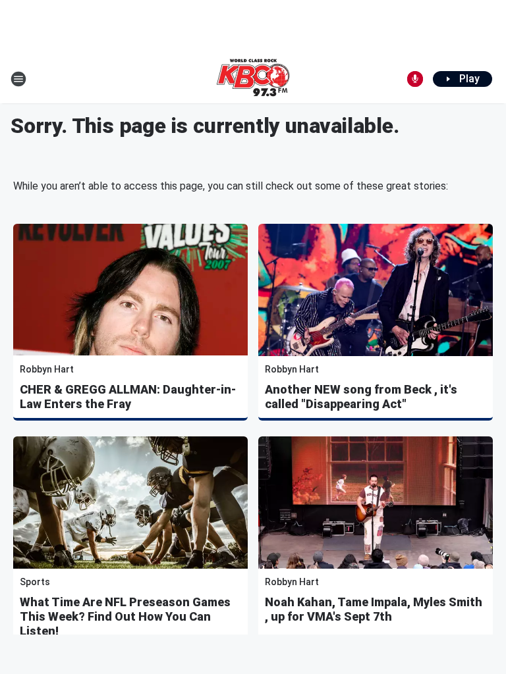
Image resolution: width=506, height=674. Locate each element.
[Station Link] (253, 79)
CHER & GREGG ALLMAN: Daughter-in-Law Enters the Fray (128, 396)
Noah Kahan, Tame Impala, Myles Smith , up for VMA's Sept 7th (373, 609)
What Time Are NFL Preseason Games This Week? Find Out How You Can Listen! (125, 616)
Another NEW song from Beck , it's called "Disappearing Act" (361, 396)
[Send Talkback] (415, 79)
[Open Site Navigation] (18, 79)
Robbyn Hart (47, 369)
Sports (35, 582)
